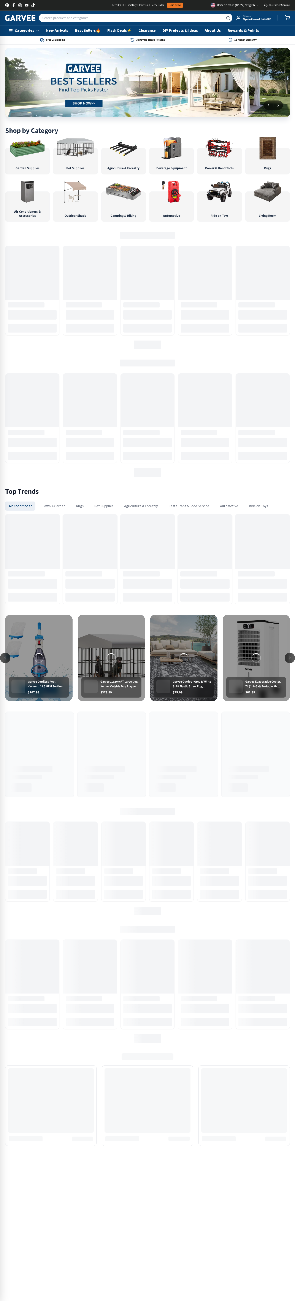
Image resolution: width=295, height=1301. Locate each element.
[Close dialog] (196, 593)
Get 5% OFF (147, 692)
